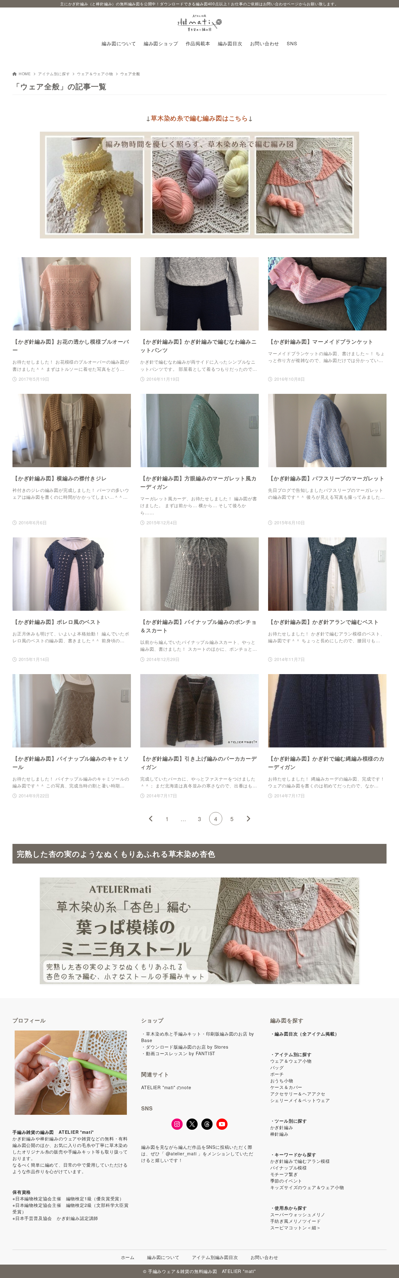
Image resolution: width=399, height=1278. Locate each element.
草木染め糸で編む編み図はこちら (199, 117)
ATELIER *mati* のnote (166, 1087)
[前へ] (150, 818)
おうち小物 (281, 1080)
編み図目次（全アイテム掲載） (307, 1034)
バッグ (277, 1067)
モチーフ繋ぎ (284, 1174)
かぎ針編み (281, 1127)
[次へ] (248, 818)
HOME (25, 73)
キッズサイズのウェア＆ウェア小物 (307, 1187)
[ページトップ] (385, 1264)
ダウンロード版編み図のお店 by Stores (187, 1047)
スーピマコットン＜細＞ (295, 1227)
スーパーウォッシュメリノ (298, 1214)
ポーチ (277, 1074)
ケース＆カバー (286, 1087)
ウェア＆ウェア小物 (95, 73)
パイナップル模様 (288, 1167)
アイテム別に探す (54, 73)
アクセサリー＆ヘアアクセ (298, 1093)
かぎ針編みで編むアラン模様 (300, 1161)
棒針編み (279, 1134)
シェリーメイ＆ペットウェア (300, 1100)
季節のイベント (286, 1181)
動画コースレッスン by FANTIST (180, 1053)
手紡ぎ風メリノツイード (295, 1221)
